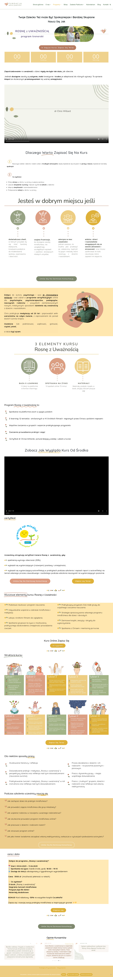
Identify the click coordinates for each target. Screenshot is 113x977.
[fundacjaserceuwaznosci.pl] (12, 4)
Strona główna (38, 5)
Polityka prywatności (86, 974)
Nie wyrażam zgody (73, 974)
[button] (50, 4)
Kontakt (106, 5)
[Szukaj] (110, 4)
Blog (99, 5)
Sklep (66, 5)
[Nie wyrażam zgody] (111, 974)
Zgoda (63, 974)
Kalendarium (90, 5)
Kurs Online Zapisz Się (56, 640)
